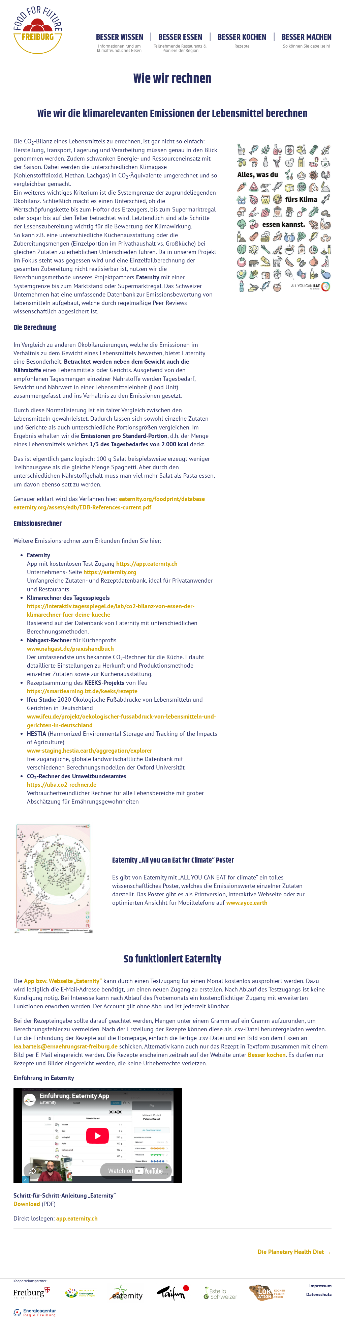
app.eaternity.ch (77, 1218)
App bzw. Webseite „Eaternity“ (63, 981)
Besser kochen (267, 1055)
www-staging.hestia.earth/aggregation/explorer (89, 750)
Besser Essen (180, 37)
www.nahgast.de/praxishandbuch (70, 648)
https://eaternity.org (110, 572)
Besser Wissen (119, 37)
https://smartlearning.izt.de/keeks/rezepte (82, 691)
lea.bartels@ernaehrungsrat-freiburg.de (65, 1046)
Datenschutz (319, 1294)
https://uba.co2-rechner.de (61, 784)
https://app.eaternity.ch (147, 563)
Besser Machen (307, 37)
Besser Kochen (242, 37)
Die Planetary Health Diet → (295, 1252)
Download (26, 1204)
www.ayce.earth (247, 902)
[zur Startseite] (37, 50)
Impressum (320, 1285)
